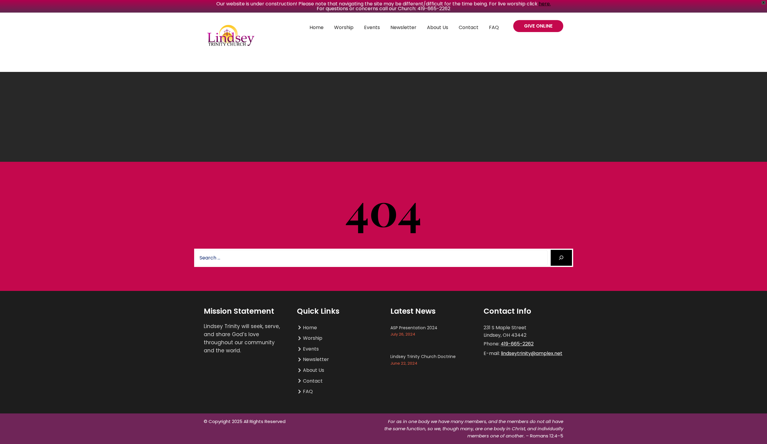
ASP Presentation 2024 (413, 328)
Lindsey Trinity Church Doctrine (423, 357)
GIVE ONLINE (538, 25)
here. (545, 3)
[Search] (561, 258)
